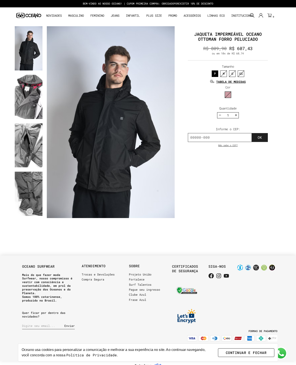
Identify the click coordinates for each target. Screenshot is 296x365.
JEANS (115, 15)
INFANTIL (133, 15)
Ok (260, 137)
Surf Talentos (140, 285)
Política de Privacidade (91, 355)
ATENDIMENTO (94, 266)
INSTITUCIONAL (242, 15)
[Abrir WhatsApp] (280, 353)
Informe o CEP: (228, 129)
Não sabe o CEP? (228, 145)
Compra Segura (93, 279)
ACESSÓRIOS (192, 15)
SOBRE (134, 266)
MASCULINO (76, 15)
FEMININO (97, 15)
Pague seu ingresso (144, 290)
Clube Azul (137, 295)
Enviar (69, 326)
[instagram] (219, 276)
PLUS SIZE (154, 15)
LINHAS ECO (216, 15)
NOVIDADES (54, 15)
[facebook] (211, 276)
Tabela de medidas (231, 82)
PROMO (172, 15)
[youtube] (226, 276)
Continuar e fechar (246, 352)
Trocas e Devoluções (98, 274)
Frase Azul (137, 300)
